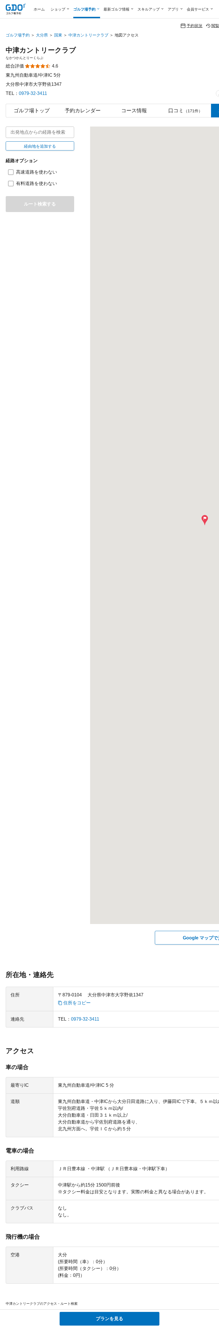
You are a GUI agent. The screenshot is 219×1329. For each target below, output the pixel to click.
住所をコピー (77, 1003)
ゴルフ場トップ (32, 110)
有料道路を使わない (36, 183)
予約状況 (194, 25)
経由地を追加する (40, 146)
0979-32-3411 (33, 93)
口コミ (185, 110)
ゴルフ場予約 (18, 35)
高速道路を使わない (36, 172)
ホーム (39, 9)
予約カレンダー (83, 110)
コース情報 (134, 110)
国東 (58, 35)
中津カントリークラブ (88, 35)
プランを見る (109, 1318)
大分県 (42, 35)
